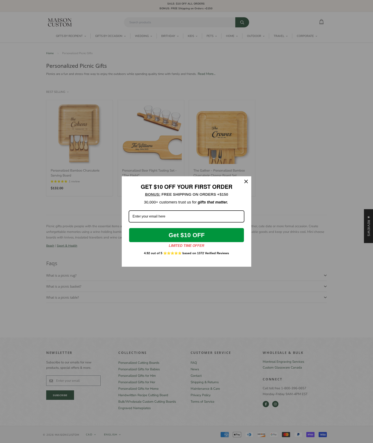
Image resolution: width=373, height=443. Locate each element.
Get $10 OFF (187, 235)
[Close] (246, 181)
